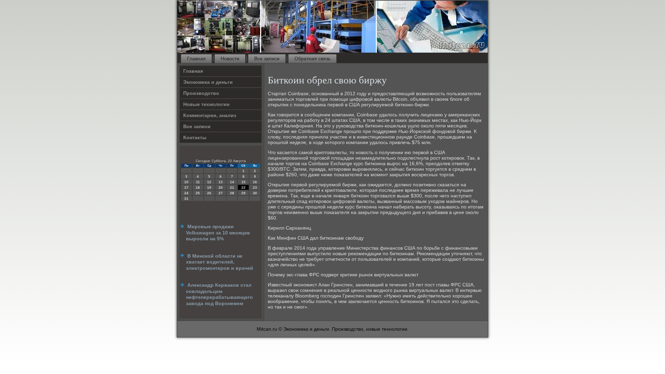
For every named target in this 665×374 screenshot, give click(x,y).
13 (221, 182)
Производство (201, 93)
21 (232, 187)
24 (186, 193)
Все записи (267, 58)
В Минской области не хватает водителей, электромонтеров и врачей (219, 262)
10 (186, 182)
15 (243, 182)
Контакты (194, 137)
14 (232, 182)
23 (255, 187)
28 (232, 193)
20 (221, 187)
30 (255, 193)
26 (209, 193)
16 (255, 182)
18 (198, 187)
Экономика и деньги (208, 82)
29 (243, 193)
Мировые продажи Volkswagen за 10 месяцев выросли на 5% (218, 232)
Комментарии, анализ (209, 115)
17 (186, 187)
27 (221, 193)
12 (209, 182)
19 (209, 187)
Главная (196, 58)
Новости (230, 58)
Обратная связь (312, 58)
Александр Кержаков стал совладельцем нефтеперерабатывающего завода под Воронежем (219, 294)
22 (243, 187)
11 (198, 182)
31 (186, 199)
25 (198, 193)
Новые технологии (206, 104)
